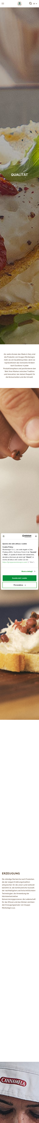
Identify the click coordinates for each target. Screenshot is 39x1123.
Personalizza (18, 585)
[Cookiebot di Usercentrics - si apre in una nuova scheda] (23, 536)
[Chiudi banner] (36, 536)
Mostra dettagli (27, 571)
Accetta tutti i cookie (19, 578)
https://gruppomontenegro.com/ (14, 562)
